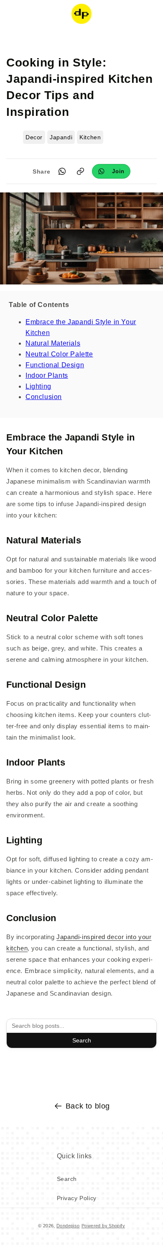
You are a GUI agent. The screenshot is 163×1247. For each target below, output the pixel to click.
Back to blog (88, 1106)
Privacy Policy (77, 1198)
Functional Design (54, 365)
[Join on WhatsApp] (111, 171)
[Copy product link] (80, 171)
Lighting (38, 386)
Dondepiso (68, 1225)
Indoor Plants (46, 375)
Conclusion (43, 396)
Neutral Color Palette (59, 354)
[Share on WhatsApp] (62, 171)
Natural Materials (52, 343)
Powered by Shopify (103, 1225)
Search (81, 1040)
